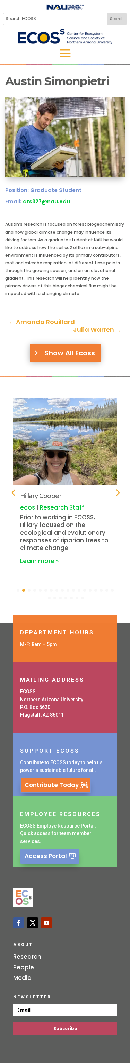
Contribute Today (52, 785)
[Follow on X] (32, 922)
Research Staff (62, 507)
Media (22, 978)
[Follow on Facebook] (18, 922)
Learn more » (39, 561)
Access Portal (46, 856)
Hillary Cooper (40, 496)
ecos (27, 507)
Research (27, 956)
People (23, 967)
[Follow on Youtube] (46, 922)
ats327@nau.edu (46, 201)
